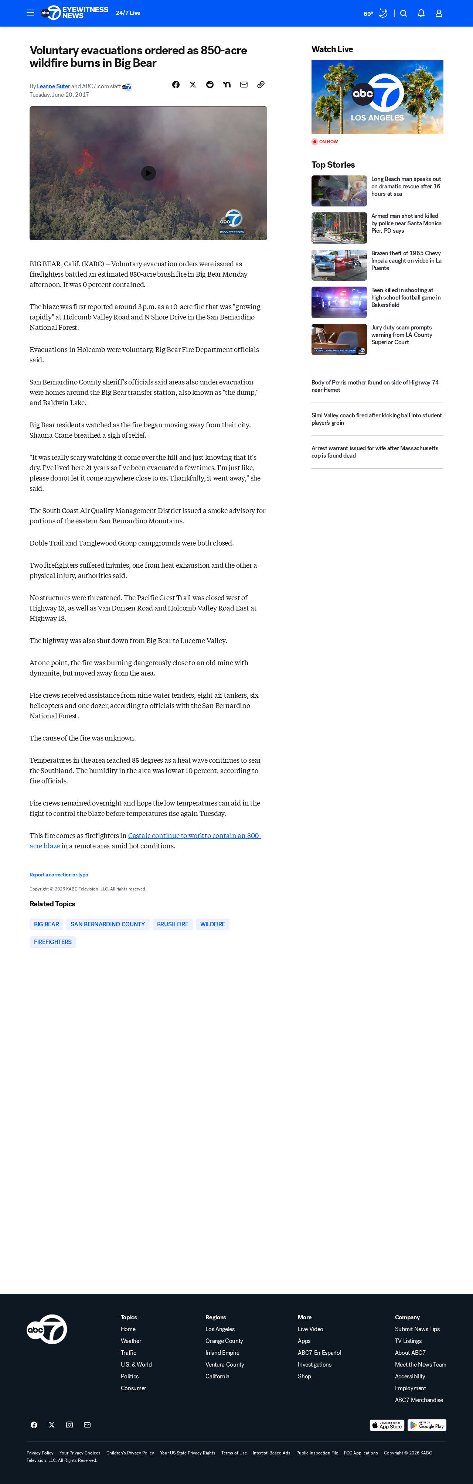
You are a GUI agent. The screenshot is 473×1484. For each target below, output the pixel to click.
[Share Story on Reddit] (210, 84)
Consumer (133, 1388)
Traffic (128, 1353)
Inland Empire (222, 1353)
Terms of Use (234, 1453)
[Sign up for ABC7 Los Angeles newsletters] (87, 1425)
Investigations (314, 1365)
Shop (304, 1376)
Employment (410, 1388)
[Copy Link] (261, 84)
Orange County (224, 1341)
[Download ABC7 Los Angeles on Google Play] (427, 1425)
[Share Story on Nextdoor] (227, 84)
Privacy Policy (40, 1453)
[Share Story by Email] (244, 84)
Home (128, 1329)
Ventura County (224, 1365)
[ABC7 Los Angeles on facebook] (34, 1425)
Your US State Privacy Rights (187, 1453)
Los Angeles (219, 1329)
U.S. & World (136, 1365)
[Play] (377, 97)
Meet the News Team (420, 1365)
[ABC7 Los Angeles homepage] (74, 13)
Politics (130, 1376)
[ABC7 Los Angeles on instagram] (69, 1425)
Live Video (310, 1329)
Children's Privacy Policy (130, 1453)
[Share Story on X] (193, 84)
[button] (30, 12)
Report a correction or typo (59, 874)
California (217, 1376)
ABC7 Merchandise (419, 1400)
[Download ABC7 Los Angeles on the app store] (387, 1425)
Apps (304, 1341)
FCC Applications (361, 1453)
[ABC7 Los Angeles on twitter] (51, 1425)
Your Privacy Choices (80, 1453)
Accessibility (410, 1376)
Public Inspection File (317, 1453)
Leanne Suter (53, 86)
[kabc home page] (47, 1329)
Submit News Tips (417, 1329)
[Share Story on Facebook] (176, 84)
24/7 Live (128, 13)
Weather (131, 1341)
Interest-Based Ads (271, 1453)
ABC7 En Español (319, 1353)
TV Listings (408, 1341)
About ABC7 (410, 1353)
